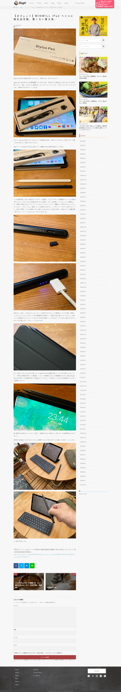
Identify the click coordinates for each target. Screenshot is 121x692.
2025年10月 (83, 184)
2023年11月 (83, 283)
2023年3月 (83, 317)
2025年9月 (83, 188)
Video (66, 3)
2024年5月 (83, 257)
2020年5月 (83, 463)
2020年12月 (83, 433)
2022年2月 (83, 373)
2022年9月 (83, 343)
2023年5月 (83, 308)
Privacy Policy (80, 3)
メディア (105, 107)
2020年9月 (83, 446)
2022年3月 (83, 368)
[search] (103, 40)
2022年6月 (83, 356)
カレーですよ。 (104, 82)
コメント (16, 605)
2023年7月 (83, 300)
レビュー (27, 7)
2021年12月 (83, 381)
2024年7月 (83, 248)
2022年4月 (83, 364)
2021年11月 (83, 386)
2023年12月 (83, 278)
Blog (52, 3)
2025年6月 (83, 201)
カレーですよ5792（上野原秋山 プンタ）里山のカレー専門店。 (93, 102)
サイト (15, 645)
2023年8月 (83, 295)
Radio (59, 3)
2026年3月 (83, 162)
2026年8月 (83, 141)
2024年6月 (83, 252)
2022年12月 (83, 330)
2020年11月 (83, 437)
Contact (96, 671)
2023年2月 (83, 321)
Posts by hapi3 (83, 493)
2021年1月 (83, 429)
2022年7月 (83, 351)
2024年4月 (83, 261)
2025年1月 (83, 222)
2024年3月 (83, 265)
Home (32, 3)
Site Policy (36, 675)
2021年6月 (83, 407)
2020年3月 (83, 472)
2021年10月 (83, 390)
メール (16, 637)
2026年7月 (83, 145)
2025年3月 (83, 214)
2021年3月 (83, 420)
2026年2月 (83, 167)
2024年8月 (83, 244)
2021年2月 (83, 424)
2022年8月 (83, 347)
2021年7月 (83, 403)
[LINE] (32, 565)
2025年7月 (83, 197)
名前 (15, 629)
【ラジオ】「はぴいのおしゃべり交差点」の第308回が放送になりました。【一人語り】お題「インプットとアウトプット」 (93, 127)
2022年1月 (83, 377)
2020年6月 (83, 459)
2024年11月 (83, 231)
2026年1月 (83, 171)
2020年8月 (83, 450)
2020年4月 (83, 467)
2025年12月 (83, 175)
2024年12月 (83, 227)
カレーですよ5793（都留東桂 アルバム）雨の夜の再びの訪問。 (92, 77)
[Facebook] (16, 565)
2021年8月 (83, 399)
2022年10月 (83, 338)
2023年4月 (83, 313)
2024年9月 (83, 240)
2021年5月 (83, 411)
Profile (39, 3)
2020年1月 (83, 480)
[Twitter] (21, 565)
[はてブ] (26, 565)
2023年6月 (83, 304)
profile (17, 672)
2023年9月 (83, 291)
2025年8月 (83, 192)
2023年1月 (83, 325)
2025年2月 (83, 218)
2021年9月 (83, 394)
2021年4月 (83, 416)
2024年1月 (83, 274)
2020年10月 (83, 442)
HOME (16, 7)
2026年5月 (83, 154)
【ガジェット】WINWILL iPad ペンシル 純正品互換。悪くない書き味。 (47, 7)
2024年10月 (83, 235)
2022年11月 (83, 334)
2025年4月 (83, 209)
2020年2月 (83, 476)
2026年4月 (83, 158)
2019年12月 (83, 484)
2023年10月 (83, 287)
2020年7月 (83, 454)
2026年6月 (83, 149)
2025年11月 (83, 179)
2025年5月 (83, 205)
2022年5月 (83, 360)
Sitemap (35, 669)
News (46, 3)
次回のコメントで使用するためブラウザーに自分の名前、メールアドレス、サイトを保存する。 (39, 652)
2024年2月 (83, 270)
